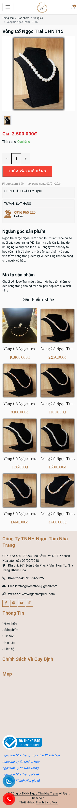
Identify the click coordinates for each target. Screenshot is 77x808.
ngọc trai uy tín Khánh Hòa (20, 762)
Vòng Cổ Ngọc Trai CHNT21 (19, 461)
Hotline (25, 214)
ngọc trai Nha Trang (16, 755)
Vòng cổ (38, 17)
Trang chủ (8, 17)
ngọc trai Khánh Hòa (46, 755)
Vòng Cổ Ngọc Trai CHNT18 (57, 516)
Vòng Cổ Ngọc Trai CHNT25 (19, 351)
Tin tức (9, 636)
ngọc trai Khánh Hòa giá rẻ (20, 781)
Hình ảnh (10, 642)
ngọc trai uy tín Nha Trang (20, 768)
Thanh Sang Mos (47, 802)
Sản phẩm (23, 17)
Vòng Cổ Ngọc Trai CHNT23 (19, 406)
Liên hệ (9, 649)
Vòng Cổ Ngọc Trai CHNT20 (57, 461)
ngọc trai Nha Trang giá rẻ (20, 774)
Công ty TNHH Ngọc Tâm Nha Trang (34, 793)
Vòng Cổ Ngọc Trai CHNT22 (57, 406)
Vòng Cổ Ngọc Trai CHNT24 (57, 351)
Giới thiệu (10, 623)
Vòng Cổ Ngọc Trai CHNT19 (19, 516)
